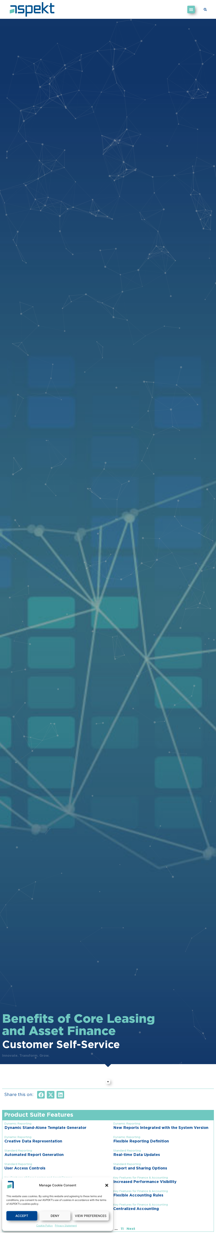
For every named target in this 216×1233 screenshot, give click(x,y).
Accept (21, 1216)
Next (131, 1228)
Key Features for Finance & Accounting (140, 1178)
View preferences (91, 1216)
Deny (55, 1216)
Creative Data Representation (33, 1141)
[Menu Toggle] (191, 9)
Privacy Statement (66, 1225)
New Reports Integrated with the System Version (160, 1128)
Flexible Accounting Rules (138, 1195)
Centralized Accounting (136, 1209)
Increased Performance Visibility (145, 1182)
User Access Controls (24, 1168)
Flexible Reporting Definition (141, 1141)
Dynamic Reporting (17, 1124)
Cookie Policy (44, 1225)
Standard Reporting (18, 1151)
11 (122, 1228)
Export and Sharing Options (140, 1168)
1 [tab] (108, 1082)
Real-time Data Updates (136, 1155)
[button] (107, 1185)
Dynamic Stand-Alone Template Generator (45, 1128)
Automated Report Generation (34, 1155)
